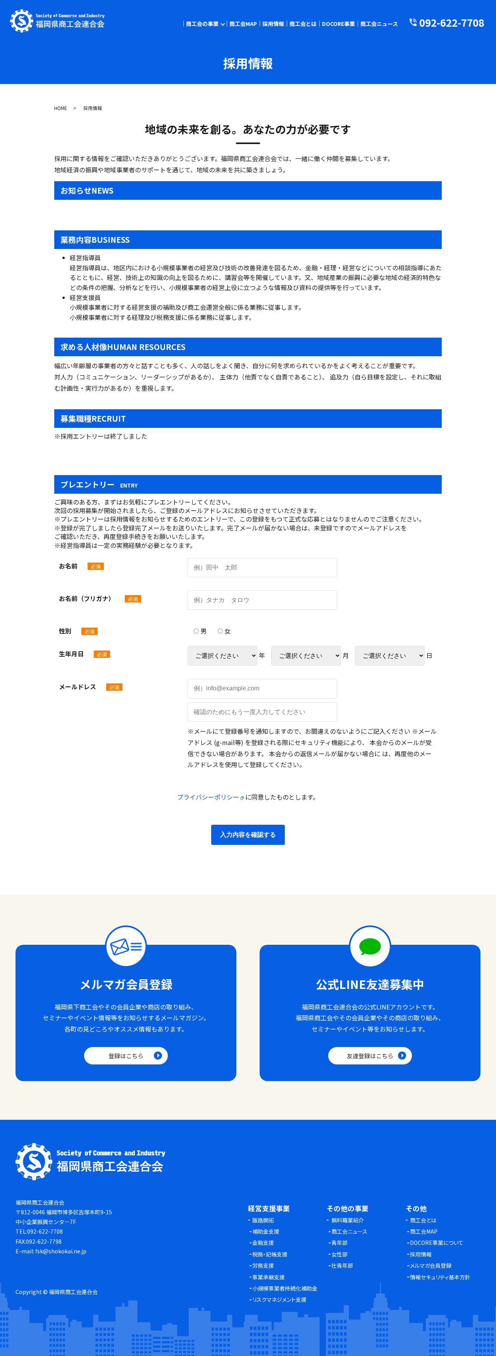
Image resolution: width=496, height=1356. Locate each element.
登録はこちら (125, 1056)
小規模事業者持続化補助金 (284, 1288)
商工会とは (303, 23)
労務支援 (263, 1265)
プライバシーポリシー (209, 797)
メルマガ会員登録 (430, 1265)
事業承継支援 (268, 1277)
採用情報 (273, 23)
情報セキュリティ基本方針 (440, 1277)
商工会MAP (243, 23)
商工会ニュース (379, 23)
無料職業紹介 (347, 1220)
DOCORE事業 (338, 23)
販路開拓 (263, 1220)
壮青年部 (342, 1265)
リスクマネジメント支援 (279, 1299)
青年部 (339, 1242)
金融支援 (263, 1242)
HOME (60, 108)
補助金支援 (265, 1231)
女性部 (339, 1254)
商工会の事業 (202, 23)
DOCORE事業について (436, 1242)
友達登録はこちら (370, 1056)
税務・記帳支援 (270, 1254)
